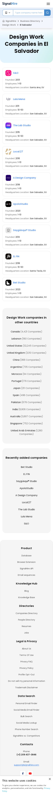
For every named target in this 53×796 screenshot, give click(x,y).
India (15, 409)
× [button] (50, 779)
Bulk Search (26, 716)
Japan (16, 388)
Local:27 (18, 151)
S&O (15, 73)
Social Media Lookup (26, 722)
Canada (15, 331)
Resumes (26, 626)
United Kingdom (16, 352)
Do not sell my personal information (26, 681)
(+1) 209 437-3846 (26, 754)
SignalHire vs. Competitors (26, 735)
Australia (15, 416)
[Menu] (48, 4)
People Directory (26, 619)
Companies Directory (27, 613)
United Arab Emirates (23, 430)
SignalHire (11, 21)
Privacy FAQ (26, 661)
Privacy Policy (26, 668)
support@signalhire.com (26, 764)
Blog (26, 590)
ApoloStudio (20, 204)
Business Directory (30, 21)
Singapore (16, 423)
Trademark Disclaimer (26, 687)
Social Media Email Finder (26, 709)
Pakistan (16, 402)
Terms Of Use (26, 655)
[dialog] (26, 786)
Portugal (16, 381)
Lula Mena (19, 99)
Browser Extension (26, 562)
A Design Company (24, 177)
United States (14, 345)
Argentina (16, 367)
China (16, 360)
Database (26, 555)
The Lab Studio (22, 125)
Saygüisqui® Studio (24, 230)
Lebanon (16, 338)
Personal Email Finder (26, 703)
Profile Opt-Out (27, 674)
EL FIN (16, 256)
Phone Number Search (26, 729)
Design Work (9, 24)
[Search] (47, 12)
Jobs (26, 632)
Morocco (16, 374)
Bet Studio (19, 282)
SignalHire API (26, 568)
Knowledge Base (26, 597)
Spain (16, 395)
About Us (26, 648)
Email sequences (26, 575)
